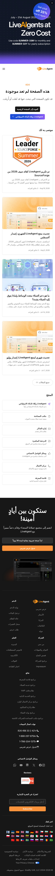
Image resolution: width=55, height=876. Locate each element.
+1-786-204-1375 (28, 741)
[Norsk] (12, 836)
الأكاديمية (14, 655)
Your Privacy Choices (25, 863)
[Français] (51, 836)
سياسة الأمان (28, 851)
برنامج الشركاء (41, 661)
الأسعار (41, 614)
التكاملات (41, 626)
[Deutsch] (32, 832)
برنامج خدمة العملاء (27, 685)
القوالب (14, 661)
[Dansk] (36, 832)
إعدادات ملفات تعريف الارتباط (27, 859)
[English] (22, 832)
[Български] (46, 832)
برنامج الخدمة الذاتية (27, 696)
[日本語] (32, 836)
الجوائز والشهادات (41, 650)
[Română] (46, 840)
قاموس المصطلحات (14, 650)
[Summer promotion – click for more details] (27, 32)
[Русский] (41, 840)
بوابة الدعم (14, 607)
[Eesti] (12, 832)
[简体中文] (12, 840)
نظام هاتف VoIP (27, 690)
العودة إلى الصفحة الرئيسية (27, 109)
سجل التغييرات (14, 624)
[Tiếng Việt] (17, 840)
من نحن (41, 644)
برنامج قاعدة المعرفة (27, 679)
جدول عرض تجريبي (27, 548)
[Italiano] (36, 836)
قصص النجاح (41, 655)
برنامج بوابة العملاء (27, 713)
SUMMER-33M (26, 40)
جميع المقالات (44, 382)
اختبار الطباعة (14, 666)
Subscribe (27, 809)
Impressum (41, 666)
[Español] (17, 832)
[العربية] (51, 832)
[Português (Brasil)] (51, 840)
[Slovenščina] (32, 840)
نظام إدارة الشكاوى (27, 707)
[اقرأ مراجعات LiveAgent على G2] (27, 781)
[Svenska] (27, 840)
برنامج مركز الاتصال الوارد (27, 701)
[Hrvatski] (46, 836)
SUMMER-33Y (19, 43)
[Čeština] (41, 832)
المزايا (41, 620)
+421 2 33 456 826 (27, 730)
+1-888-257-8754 (28, 736)
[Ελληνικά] (27, 832)
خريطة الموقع (14, 855)
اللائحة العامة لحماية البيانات (35, 855)
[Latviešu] (22, 836)
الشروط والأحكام (44, 851)
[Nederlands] (17, 836)
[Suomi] (8, 832)
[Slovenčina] (36, 840)
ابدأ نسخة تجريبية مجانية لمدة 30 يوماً (27, 540)
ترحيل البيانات (14, 613)
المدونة (14, 644)
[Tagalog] (22, 840)
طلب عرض (14, 629)
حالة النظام (14, 618)
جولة (41, 631)
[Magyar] (41, 836)
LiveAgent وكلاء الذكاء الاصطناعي (29, 117)
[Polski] (8, 836)
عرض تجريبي (41, 609)
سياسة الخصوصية (11, 851)
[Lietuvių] (27, 836)
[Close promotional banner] (52, 3)
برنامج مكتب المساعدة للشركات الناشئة (27, 718)
